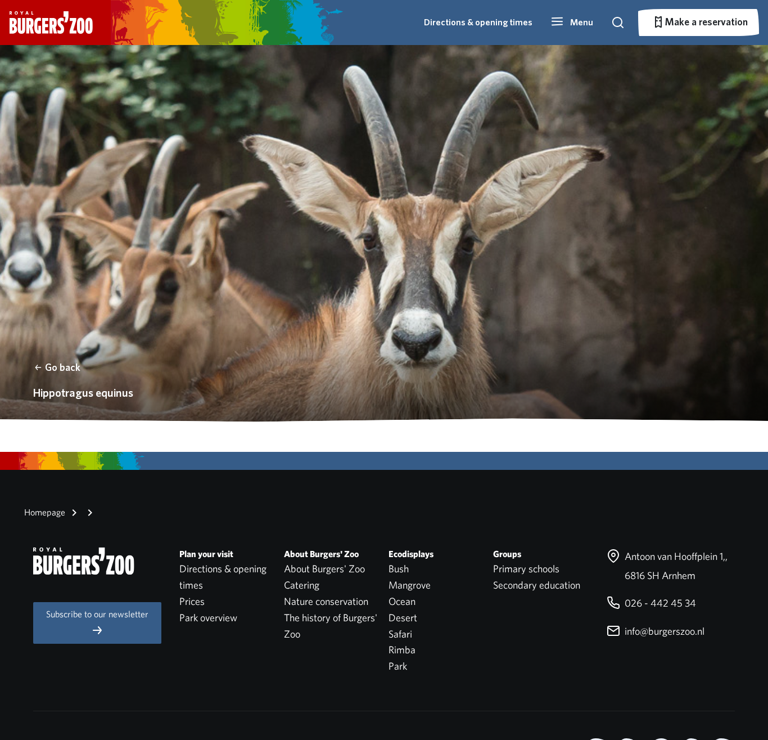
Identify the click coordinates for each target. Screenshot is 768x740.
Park (397, 666)
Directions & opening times (478, 22)
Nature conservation (326, 601)
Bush (398, 568)
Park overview (208, 617)
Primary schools (526, 568)
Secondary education (536, 584)
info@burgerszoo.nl (663, 631)
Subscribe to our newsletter (97, 614)
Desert (402, 617)
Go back (62, 367)
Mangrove (409, 584)
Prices (192, 601)
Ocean (401, 601)
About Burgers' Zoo (324, 568)
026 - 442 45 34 (659, 603)
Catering (301, 584)
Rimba (401, 649)
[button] (572, 22)
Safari (400, 633)
